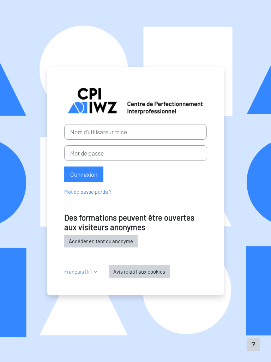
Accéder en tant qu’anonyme (101, 241)
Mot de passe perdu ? (88, 191)
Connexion (83, 174)
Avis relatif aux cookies (139, 271)
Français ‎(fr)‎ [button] (78, 271)
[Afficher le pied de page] (253, 344)
